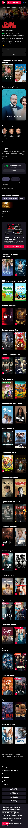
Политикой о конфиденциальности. (12, 820)
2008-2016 (7, 33)
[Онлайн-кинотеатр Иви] (4, 2)
